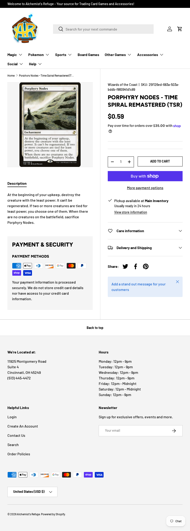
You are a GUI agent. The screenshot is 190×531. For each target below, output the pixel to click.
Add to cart (160, 161)
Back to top (95, 328)
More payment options (145, 187)
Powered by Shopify (53, 514)
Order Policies (18, 454)
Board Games (88, 54)
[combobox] (103, 29)
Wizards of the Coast (122, 85)
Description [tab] (17, 183)
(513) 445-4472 (19, 378)
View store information (130, 212)
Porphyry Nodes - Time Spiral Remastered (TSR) (47, 75)
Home (11, 75)
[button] (180, 29)
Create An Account (22, 426)
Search (13, 444)
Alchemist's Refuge (28, 514)
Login (12, 417)
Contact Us (16, 435)
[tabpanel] (50, 208)
